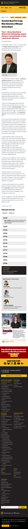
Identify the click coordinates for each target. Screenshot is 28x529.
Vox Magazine (5, 432)
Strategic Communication (7, 385)
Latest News (6, 269)
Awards (24, 17)
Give (2, 7)
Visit (10, 7)
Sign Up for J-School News (15, 375)
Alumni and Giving (18, 413)
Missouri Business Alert (7, 424)
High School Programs (5, 404)
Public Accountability (5, 502)
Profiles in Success (17, 424)
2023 (5, 233)
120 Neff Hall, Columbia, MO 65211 (11, 370)
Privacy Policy (21, 521)
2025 (5, 227)
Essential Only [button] (5, 525)
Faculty (12, 17)
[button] (14, 526)
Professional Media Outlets (6, 416)
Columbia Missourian (6, 419)
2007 (5, 260)
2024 (5, 230)
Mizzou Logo (2, 3)
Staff (15, 475)
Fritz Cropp (15, 46)
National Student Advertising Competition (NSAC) (7, 429)
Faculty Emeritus (17, 472)
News (2, 470)
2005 (5, 263)
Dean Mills (7, 188)
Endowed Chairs (17, 473)
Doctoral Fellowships (6, 398)
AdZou (3, 418)
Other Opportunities (5, 460)
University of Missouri (9, 3)
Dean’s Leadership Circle (19, 416)
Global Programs (7, 46)
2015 (5, 240)
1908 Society (17, 418)
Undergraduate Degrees (6, 381)
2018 (5, 237)
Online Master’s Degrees (7, 391)
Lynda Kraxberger (16, 107)
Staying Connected (17, 427)
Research (3, 469)
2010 (5, 253)
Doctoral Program (6, 396)
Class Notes (16, 421)
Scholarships (3, 403)
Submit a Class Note (19, 423)
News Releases (18, 17)
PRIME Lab (3, 472)
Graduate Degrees (4, 386)
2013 (5, 243)
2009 (5, 257)
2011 (5, 250)
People (15, 469)
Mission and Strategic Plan (6, 487)
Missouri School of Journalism (11, 2)
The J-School (4, 479)
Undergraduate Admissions (6, 401)
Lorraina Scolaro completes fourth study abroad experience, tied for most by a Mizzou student (15, 221)
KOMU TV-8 (4, 423)
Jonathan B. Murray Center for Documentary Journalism (7, 449)
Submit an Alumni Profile (20, 426)
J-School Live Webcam (8, 273)
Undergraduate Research (6, 473)
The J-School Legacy (5, 485)
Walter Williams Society (19, 419)
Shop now (14, 355)
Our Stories (17, 380)
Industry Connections (5, 500)
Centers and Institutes (5, 436)
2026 (5, 218)
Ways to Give (16, 414)
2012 (5, 247)
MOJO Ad (4, 426)
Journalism (4, 383)
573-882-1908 (5, 372)
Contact (2, 503)
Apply (6, 7)
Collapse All (11, 213)
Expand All (4, 213)
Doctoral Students (17, 477)
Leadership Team (4, 482)
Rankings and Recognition (6, 484)
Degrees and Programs (6, 380)
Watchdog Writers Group (7, 458)
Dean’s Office (3, 481)
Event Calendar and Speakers (10, 271)
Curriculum (3, 399)
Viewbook (3, 11)
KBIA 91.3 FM (5, 421)
